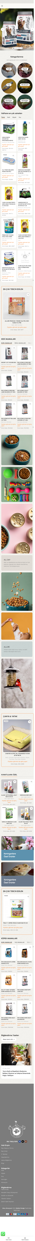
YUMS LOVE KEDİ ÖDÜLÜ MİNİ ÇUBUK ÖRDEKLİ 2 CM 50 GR (24, 236)
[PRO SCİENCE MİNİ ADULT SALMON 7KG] (8, 1008)
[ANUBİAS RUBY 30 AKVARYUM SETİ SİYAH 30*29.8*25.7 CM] (25, 193)
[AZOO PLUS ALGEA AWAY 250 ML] (25, 128)
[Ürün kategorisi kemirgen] (8, 102)
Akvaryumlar (11, 142)
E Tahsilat (4, 1154)
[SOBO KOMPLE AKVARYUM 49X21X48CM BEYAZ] (9, 128)
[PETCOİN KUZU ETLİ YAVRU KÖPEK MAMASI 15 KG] (25, 952)
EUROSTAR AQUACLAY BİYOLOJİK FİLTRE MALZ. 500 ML (8, 269)
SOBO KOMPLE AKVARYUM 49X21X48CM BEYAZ (7, 139)
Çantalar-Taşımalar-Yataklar (17, 757)
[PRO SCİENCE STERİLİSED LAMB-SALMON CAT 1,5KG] (8, 381)
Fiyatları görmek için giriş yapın (17, 327)
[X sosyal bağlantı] (22, 1141)
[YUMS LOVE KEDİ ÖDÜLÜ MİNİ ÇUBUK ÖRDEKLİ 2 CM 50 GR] (25, 226)
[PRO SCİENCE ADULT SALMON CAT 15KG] (25, 381)
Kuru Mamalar (7, 364)
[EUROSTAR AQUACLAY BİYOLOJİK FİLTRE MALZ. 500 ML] (9, 258)
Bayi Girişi (4, 1151)
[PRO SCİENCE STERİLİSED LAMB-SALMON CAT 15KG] (25, 353)
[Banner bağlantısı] (17, 848)
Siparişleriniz (5, 1157)
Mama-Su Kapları (9, 173)
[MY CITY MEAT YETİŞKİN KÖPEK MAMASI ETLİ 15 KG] (8, 980)
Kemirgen (4, 1179)
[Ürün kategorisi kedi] (8, 70)
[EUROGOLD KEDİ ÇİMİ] (26, 786)
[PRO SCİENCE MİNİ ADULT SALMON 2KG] (25, 1008)
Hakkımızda (4, 1189)
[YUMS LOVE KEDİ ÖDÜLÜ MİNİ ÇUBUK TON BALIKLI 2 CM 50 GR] (9, 193)
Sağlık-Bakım (10, 798)
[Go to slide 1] (13, 48)
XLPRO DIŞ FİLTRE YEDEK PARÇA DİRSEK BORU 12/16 (24, 267)
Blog (2, 1163)
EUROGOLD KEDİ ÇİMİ (26, 795)
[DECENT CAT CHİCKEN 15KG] (8, 353)
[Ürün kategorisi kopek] (25, 70)
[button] (2, 29)
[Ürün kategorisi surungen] (25, 102)
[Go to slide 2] (15, 48)
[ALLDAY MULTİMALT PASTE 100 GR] (26, 813)
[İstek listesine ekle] (13, 123)
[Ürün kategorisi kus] (8, 86)
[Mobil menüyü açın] (2, 6)
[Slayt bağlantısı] (17, 29)
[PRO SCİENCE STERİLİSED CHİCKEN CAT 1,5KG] (25, 409)
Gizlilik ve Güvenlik (7, 1195)
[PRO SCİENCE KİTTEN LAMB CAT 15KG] (8, 409)
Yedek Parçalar (27, 271)
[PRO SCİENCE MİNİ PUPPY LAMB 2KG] (25, 980)
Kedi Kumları (18, 325)
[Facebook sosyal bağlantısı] (19, 1141)
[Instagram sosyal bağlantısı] (26, 1141)
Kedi (3, 173)
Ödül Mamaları (11, 925)
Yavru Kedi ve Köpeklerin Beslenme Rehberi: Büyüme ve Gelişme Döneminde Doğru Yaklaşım (16, 1073)
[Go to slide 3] (16, 48)
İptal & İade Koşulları (7, 1201)
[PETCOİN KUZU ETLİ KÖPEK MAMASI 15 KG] (8, 952)
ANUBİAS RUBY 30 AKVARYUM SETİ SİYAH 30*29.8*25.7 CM (24, 204)
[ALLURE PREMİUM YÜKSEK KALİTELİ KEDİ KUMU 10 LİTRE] (17, 305)
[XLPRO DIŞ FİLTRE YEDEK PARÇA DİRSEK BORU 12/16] (25, 257)
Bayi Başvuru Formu (7, 1148)
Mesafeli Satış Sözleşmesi (9, 1192)
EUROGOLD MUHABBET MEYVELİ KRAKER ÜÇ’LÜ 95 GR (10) (24, 171)
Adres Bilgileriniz (6, 1160)
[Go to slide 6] (21, 48)
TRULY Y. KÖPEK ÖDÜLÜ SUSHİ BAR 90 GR (15, 923)
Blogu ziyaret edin (8, 1039)
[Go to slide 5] (19, 48)
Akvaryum (4, 142)
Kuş (19, 175)
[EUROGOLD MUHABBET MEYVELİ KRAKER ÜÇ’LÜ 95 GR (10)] (25, 161)
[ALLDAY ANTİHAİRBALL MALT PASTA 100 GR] (9, 786)
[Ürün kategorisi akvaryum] (25, 86)
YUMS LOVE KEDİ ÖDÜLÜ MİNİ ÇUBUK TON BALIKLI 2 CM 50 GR (8, 204)
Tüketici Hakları (6, 1198)
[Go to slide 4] (18, 48)
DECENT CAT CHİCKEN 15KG (8, 362)
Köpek (27, 757)
